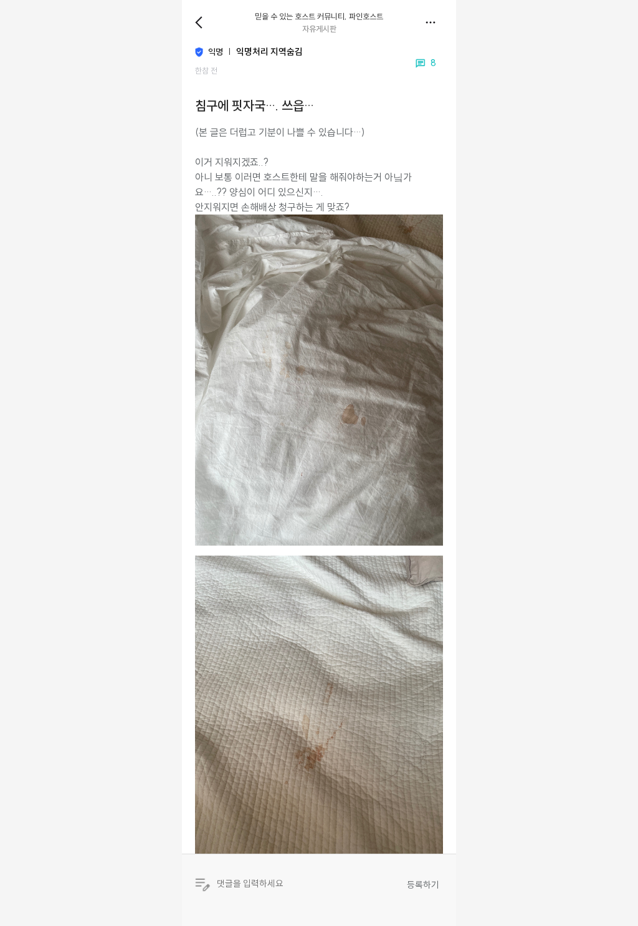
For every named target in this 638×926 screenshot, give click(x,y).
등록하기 (423, 884)
